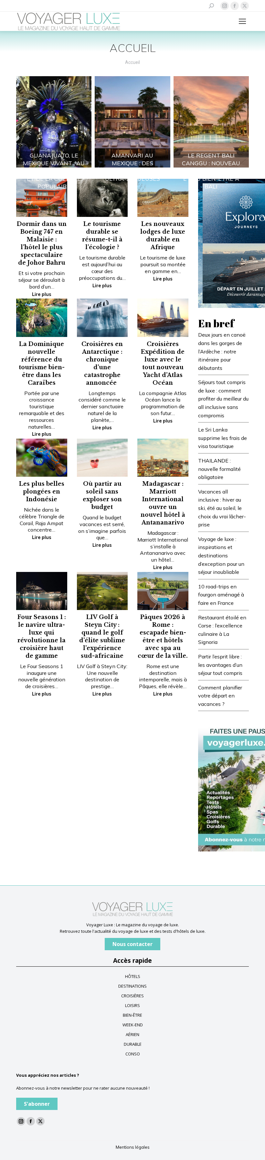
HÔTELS (132, 976)
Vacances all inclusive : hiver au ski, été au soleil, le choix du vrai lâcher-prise (222, 508)
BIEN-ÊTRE (132, 1015)
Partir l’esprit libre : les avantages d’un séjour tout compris (220, 664)
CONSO (132, 1054)
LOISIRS (132, 1005)
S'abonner (37, 1103)
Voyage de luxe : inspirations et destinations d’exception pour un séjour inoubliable (221, 555)
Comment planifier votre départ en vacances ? (220, 695)
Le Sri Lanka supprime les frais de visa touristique (222, 437)
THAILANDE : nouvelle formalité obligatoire (219, 468)
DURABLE (133, 1044)
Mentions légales (133, 1147)
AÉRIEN (132, 1034)
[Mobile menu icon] (242, 21)
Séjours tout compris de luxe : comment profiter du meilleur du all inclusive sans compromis (223, 398)
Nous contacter (132, 944)
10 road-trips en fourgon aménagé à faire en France (221, 594)
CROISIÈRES (132, 996)
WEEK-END (132, 1025)
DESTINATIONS (132, 986)
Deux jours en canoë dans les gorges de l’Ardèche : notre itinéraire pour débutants (222, 351)
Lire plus (41, 294)
